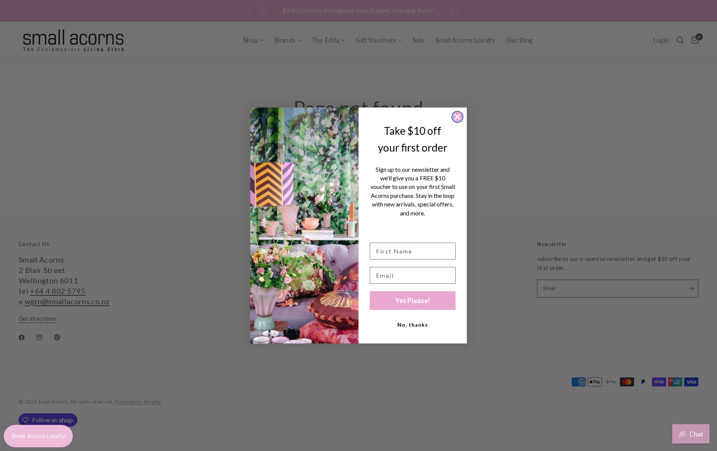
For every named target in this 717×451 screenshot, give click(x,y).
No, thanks (412, 324)
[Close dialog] (457, 116)
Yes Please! (412, 300)
